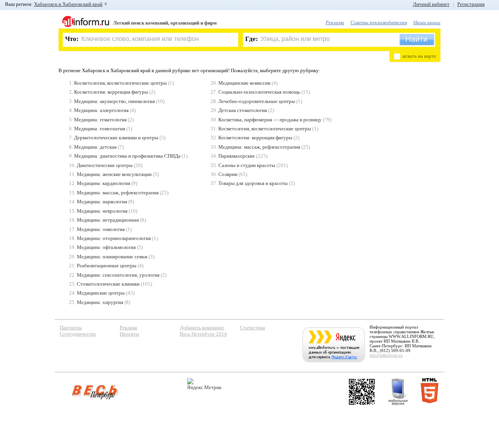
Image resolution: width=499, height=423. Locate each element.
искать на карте (419, 56)
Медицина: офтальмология (106, 247)
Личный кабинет (431, 4)
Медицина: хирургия (100, 302)
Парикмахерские (236, 156)
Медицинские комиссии (244, 83)
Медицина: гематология (100, 120)
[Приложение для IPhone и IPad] (361, 391)
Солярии (227, 174)
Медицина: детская (95, 147)
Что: (72, 39)
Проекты (129, 334)
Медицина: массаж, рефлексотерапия (118, 193)
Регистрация (471, 4)
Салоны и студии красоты (246, 165)
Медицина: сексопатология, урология (118, 275)
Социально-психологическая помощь (259, 92)
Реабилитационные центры (106, 265)
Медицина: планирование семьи (112, 256)
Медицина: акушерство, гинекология (114, 101)
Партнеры (71, 328)
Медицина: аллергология (101, 110)
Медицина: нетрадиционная (108, 220)
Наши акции (427, 22)
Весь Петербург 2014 (203, 334)
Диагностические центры (105, 165)
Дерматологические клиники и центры (116, 137)
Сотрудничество (78, 334)
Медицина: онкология (101, 229)
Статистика (252, 328)
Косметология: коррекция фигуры (111, 92)
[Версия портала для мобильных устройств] (398, 391)
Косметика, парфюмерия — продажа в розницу (270, 120)
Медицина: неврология (102, 211)
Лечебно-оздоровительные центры (256, 101)
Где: (251, 39)
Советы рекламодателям (378, 22)
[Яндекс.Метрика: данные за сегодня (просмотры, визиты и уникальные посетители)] (204, 384)
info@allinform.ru (386, 355)
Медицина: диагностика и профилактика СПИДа (127, 156)
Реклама (335, 22)
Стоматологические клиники (108, 284)
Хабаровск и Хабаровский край (68, 4)
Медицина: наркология (102, 201)
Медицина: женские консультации (114, 174)
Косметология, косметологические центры (120, 83)
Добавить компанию (202, 328)
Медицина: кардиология (103, 183)
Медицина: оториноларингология (114, 238)
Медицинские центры (101, 293)
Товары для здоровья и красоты (253, 183)
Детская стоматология (242, 110)
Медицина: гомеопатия (99, 129)
